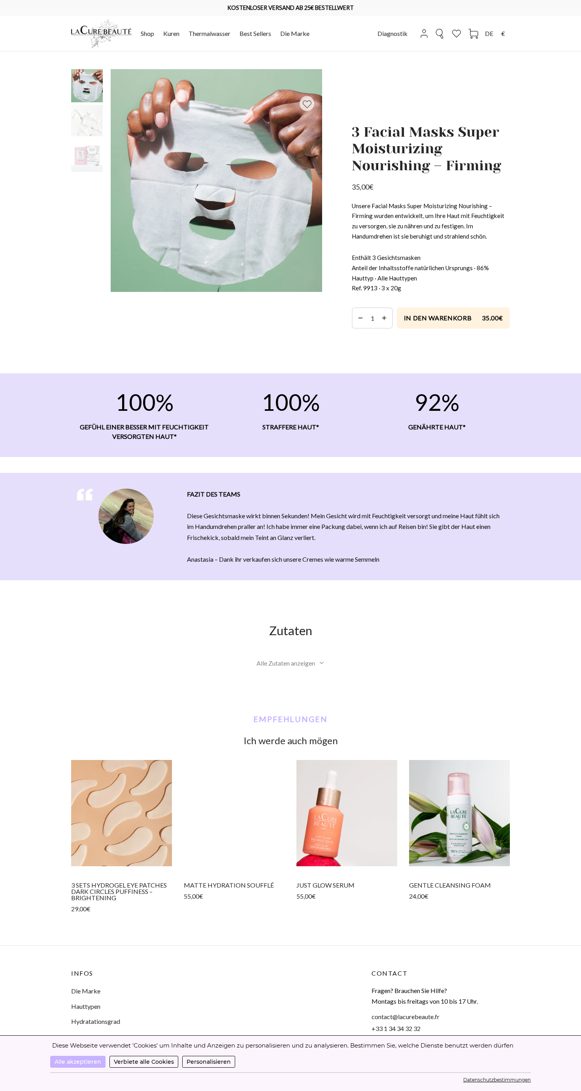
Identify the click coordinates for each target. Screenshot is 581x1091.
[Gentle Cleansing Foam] (459, 813)
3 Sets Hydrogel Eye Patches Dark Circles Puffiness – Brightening (119, 891)
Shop (147, 33)
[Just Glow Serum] (346, 813)
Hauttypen (85, 1006)
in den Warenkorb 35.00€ (453, 318)
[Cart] (473, 34)
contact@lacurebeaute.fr (406, 1016)
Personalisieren (209, 1061)
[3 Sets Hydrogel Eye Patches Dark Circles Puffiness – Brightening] (121, 813)
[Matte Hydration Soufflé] (234, 813)
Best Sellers (255, 33)
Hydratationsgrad (95, 1021)
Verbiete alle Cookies (144, 1061)
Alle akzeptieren (78, 1061)
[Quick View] (122, 866)
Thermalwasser (209, 33)
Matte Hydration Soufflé (229, 885)
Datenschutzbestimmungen (497, 1080)
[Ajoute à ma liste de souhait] (307, 103)
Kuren (171, 33)
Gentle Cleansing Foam (450, 885)
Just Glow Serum (325, 885)
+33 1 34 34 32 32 (396, 1028)
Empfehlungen (290, 719)
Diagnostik (392, 33)
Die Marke (294, 33)
